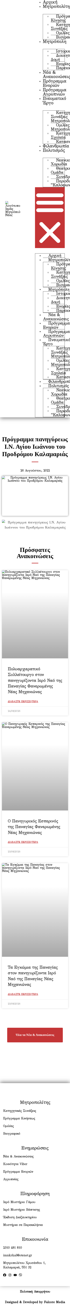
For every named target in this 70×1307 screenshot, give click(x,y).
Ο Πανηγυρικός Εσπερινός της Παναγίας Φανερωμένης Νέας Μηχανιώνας (34, 826)
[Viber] (20, 1275)
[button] (50, 217)
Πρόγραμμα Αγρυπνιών (54, 92)
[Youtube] (15, 1275)
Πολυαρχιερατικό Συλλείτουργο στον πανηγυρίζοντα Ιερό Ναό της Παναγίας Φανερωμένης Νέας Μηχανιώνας (35, 680)
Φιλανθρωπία (56, 146)
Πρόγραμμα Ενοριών (54, 83)
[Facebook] (4, 1275)
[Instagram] (9, 1275)
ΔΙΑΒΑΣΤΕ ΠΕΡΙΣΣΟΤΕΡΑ (23, 701)
